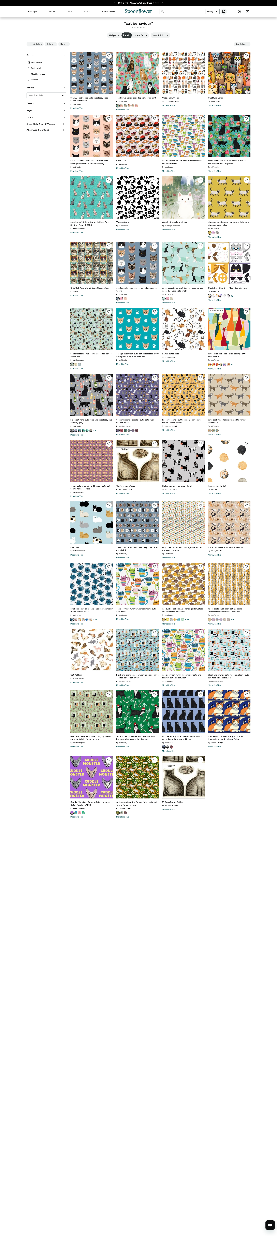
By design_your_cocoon (171, 226)
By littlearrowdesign (77, 228)
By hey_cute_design (169, 489)
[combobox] (212, 11)
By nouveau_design (215, 743)
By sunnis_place (214, 101)
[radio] (29, 62)
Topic (46, 117)
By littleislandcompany (170, 101)
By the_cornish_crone (124, 489)
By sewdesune (213, 291)
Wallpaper (32, 11)
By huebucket (121, 164)
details (156, 3)
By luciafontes (167, 167)
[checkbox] (64, 124)
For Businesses (108, 11)
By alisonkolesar (122, 226)
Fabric (87, 11)
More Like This (76, 108)
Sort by (46, 55)
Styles (64, 44)
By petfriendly (75, 104)
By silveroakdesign (77, 678)
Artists (46, 87)
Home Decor (140, 35)
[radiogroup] (46, 71)
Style (46, 110)
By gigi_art (74, 291)
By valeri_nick (213, 489)
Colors (51, 44)
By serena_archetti (215, 551)
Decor (70, 11)
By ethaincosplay (168, 357)
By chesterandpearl (77, 360)
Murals (52, 11)
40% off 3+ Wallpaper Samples (135, 3)
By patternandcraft (77, 551)
